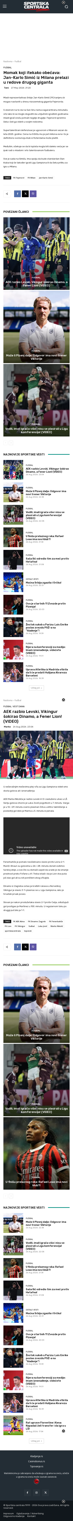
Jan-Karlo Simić (46, 177)
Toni (6, 88)
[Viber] (33, 193)
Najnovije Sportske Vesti (24, 454)
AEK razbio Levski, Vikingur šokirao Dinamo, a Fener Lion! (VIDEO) (37, 283)
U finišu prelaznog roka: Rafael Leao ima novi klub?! (44, 538)
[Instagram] (36, 1492)
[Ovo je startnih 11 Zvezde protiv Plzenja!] (13, 605)
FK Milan (31, 177)
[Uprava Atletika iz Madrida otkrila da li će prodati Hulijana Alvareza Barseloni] (13, 672)
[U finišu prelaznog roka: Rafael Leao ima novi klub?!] (13, 537)
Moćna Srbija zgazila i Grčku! (43, 582)
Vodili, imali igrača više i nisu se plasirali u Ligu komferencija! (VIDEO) (36, 430)
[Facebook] (17, 193)
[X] (25, 193)
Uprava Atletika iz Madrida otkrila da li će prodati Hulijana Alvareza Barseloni (47, 672)
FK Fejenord (18, 177)
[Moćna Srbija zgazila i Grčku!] (13, 582)
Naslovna (7, 61)
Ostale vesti (32, 579)
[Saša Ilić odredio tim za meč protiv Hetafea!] (13, 560)
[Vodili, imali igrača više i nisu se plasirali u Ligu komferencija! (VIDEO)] (36, 400)
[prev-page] (5, 443)
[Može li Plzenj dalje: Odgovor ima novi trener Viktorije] (36, 327)
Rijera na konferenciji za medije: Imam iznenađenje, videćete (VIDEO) (46, 650)
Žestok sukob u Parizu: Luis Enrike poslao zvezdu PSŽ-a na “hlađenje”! (47, 627)
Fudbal (18, 61)
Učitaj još (35, 687)
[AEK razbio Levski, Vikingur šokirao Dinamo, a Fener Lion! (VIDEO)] (36, 253)
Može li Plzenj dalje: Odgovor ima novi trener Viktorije (36, 357)
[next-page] (11, 443)
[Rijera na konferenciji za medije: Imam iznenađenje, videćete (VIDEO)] (13, 650)
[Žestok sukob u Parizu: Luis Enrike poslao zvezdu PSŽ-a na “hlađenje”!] (13, 627)
